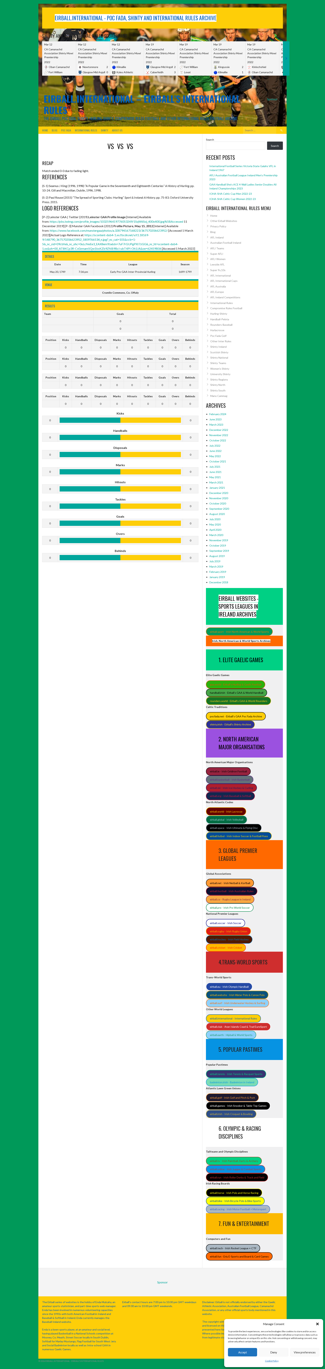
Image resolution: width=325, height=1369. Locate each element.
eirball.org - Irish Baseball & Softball (230, 796)
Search (210, 139)
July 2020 (214, 519)
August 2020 (217, 514)
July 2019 (214, 561)
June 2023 (215, 419)
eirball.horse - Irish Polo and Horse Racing (234, 1192)
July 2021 (214, 466)
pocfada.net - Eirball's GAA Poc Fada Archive (236, 716)
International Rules (86, 130)
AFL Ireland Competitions (225, 297)
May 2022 (215, 456)
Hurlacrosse (217, 330)
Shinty (104, 130)
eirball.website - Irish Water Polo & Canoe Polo (237, 995)
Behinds (190, 339)
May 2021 (215, 477)
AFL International (220, 275)
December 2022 (218, 429)
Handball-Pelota (219, 319)
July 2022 (214, 445)
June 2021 (215, 471)
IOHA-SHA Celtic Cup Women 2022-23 (232, 199)
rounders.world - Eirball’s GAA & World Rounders (238, 701)
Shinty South (218, 390)
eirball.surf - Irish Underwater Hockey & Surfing (237, 1003)
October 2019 (217, 545)
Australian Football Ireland (225, 242)
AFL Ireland (217, 237)
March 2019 (216, 566)
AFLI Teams (217, 248)
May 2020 (215, 524)
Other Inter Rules (220, 341)
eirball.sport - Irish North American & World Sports (239, 631)
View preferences (305, 1352)
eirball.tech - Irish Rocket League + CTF (233, 1248)
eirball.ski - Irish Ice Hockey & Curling (231, 787)
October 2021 (217, 461)
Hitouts (132, 339)
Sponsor (272, 99)
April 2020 (215, 529)
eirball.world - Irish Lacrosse (226, 811)
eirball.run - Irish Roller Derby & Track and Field (237, 1177)
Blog (54, 130)
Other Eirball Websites (223, 220)
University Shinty (220, 374)
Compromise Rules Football (226, 308)
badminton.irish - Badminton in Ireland (232, 1082)
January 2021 (217, 487)
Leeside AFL (217, 264)
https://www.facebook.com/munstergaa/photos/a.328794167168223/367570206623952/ (109, 230)
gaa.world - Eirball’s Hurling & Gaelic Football (235, 684)
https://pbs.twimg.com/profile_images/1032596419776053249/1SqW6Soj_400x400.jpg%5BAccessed (116, 221)
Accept (242, 1352)
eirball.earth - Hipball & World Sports (231, 1035)
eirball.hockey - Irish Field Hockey (229, 939)
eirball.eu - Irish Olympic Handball (229, 986)
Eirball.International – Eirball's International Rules (142, 104)
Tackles (148, 339)
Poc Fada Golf (218, 335)
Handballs (81, 339)
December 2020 (218, 493)
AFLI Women (218, 259)
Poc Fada (66, 130)
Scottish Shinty (219, 352)
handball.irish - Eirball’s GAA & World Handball (236, 692)
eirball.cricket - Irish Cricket (226, 947)
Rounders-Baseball (221, 324)
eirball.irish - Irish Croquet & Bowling (231, 1114)
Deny (273, 1352)
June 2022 (215, 450)
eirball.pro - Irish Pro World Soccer (230, 907)
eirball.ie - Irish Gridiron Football (228, 771)
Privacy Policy (218, 226)
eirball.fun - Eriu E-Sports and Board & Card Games (239, 1256)
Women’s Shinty (219, 368)
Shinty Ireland (218, 346)
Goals (162, 339)
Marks (117, 339)
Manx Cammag (218, 395)
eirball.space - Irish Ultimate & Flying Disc (234, 827)
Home (45, 130)
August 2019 (217, 556)
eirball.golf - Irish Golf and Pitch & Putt (232, 1097)
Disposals (101, 339)
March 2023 (216, 424)
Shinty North (217, 384)
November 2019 (218, 540)
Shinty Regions (219, 379)
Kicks (65, 339)
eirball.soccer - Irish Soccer (225, 923)
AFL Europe (217, 291)
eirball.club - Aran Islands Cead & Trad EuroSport (238, 1026)
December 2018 (218, 582)
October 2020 (217, 503)
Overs (175, 339)
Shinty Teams (218, 363)
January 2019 (217, 577)
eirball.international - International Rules (233, 1018)
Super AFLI (216, 253)
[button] (317, 1324)
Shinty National (219, 357)
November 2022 (218, 435)
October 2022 (217, 440)
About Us (117, 130)
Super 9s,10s (218, 270)
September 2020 (219, 508)
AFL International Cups (224, 280)
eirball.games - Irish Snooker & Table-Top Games (238, 1105)
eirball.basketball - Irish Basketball (230, 779)
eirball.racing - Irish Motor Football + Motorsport (238, 1209)
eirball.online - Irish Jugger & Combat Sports (235, 1169)
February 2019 (217, 571)
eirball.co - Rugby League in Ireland (230, 899)
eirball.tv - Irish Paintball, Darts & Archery (234, 1160)
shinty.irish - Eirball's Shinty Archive (230, 724)
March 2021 (216, 482)
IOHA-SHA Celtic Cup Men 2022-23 (230, 193)
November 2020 (218, 498)
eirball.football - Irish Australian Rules (232, 891)
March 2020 (216, 535)
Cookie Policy (272, 1360)
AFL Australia (218, 286)
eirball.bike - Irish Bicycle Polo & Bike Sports (235, 1200)
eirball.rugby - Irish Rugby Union (228, 931)
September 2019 (219, 550)
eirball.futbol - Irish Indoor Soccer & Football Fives (239, 836)
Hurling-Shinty (218, 313)
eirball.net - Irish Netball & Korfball (230, 883)
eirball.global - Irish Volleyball (226, 819)
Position (51, 339)
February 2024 (217, 414)
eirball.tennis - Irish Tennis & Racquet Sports (236, 1074)
